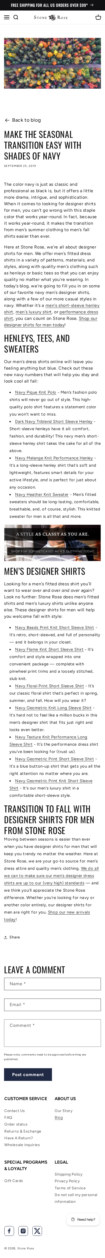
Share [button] (14, 937)
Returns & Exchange (22, 1131)
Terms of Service (70, 1188)
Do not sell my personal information (76, 1198)
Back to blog (26, 120)
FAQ (8, 1117)
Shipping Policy (69, 1174)
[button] (6, 17)
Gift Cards (13, 1181)
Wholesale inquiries (22, 1145)
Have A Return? (18, 1138)
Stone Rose (25, 1248)
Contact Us (14, 1110)
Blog (59, 1117)
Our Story (63, 1110)
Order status (15, 1124)
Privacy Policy (67, 1181)
